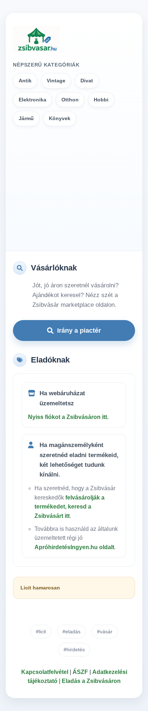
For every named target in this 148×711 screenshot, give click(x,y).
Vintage (56, 80)
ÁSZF (80, 672)
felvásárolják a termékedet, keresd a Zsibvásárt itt (69, 506)
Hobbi (101, 99)
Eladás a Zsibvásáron (91, 681)
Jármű (26, 118)
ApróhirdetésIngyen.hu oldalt (74, 547)
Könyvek (59, 118)
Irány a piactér (79, 330)
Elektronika (32, 99)
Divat (86, 80)
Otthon (70, 99)
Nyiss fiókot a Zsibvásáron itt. (68, 417)
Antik (25, 80)
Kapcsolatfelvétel (44, 672)
